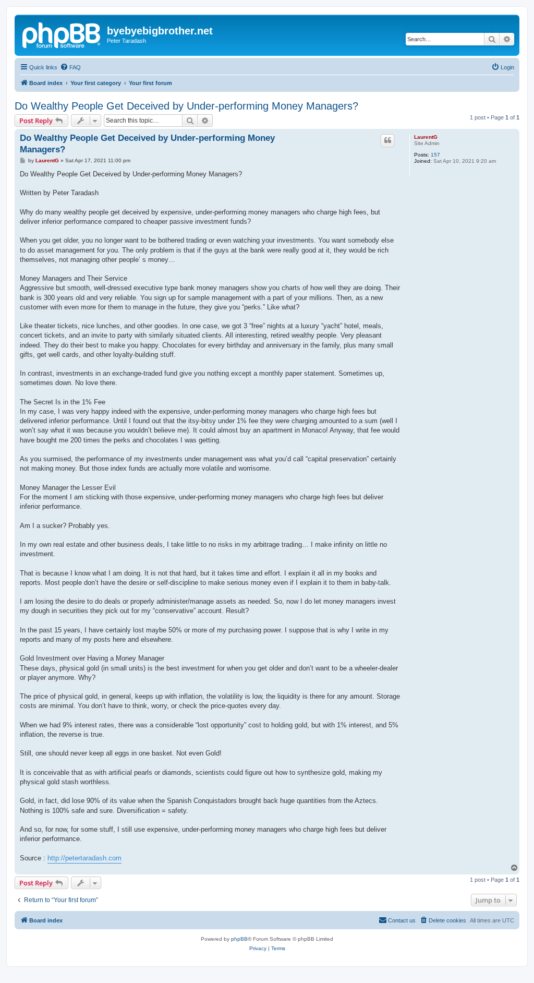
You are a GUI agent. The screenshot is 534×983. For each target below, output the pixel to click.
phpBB (239, 939)
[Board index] (62, 34)
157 (435, 155)
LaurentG (426, 137)
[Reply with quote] (387, 140)
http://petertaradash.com (84, 858)
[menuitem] (70, 67)
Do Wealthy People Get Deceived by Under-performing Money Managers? (186, 106)
